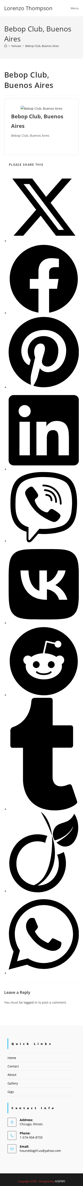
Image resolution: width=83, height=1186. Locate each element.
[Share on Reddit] (44, 695)
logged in (30, 1002)
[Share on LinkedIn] (44, 469)
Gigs (11, 1092)
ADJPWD (60, 1181)
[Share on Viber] (44, 541)
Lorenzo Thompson (28, 8)
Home (12, 1058)
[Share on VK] (44, 623)
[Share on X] (44, 241)
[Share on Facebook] (44, 313)
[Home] (5, 46)
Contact (13, 1066)
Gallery (13, 1083)
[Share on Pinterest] (44, 387)
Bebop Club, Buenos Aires (42, 46)
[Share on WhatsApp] (44, 973)
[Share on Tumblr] (44, 809)
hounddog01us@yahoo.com (40, 1151)
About (12, 1075)
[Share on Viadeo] (44, 891)
